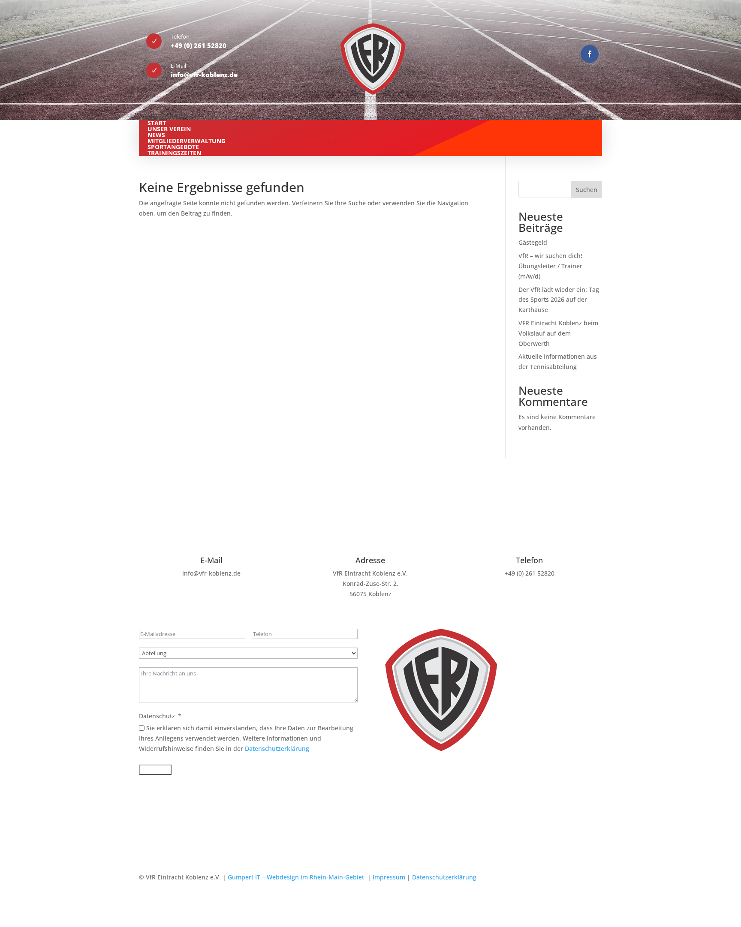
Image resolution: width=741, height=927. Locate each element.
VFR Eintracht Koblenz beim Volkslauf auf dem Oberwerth (558, 333)
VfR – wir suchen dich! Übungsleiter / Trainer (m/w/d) (550, 266)
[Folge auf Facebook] (590, 54)
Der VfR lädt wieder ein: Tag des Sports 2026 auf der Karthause (558, 299)
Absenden (155, 770)
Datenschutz (157, 716)
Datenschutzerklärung (277, 748)
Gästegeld (532, 242)
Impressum (389, 877)
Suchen (586, 190)
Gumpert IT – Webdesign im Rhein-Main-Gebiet (296, 877)
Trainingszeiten (174, 153)
